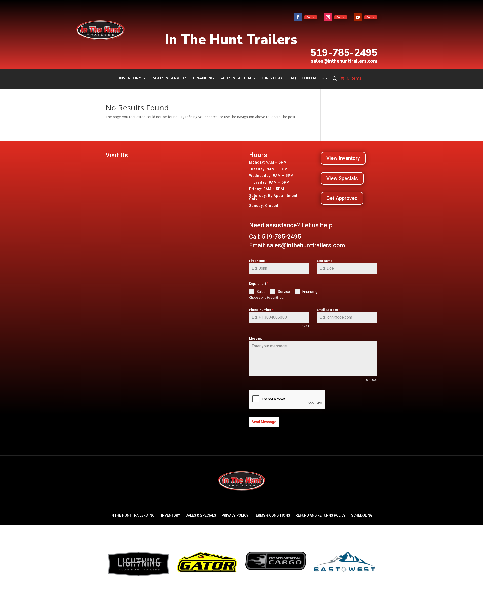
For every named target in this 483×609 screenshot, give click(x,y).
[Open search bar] (334, 78)
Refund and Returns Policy (321, 515)
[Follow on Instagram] (328, 17)
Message (256, 338)
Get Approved (342, 198)
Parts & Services (170, 78)
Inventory (130, 78)
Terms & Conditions (272, 515)
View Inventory (343, 158)
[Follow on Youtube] (358, 17)
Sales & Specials (237, 78)
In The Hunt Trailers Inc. (132, 515)
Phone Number (261, 310)
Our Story (271, 78)
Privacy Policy (235, 515)
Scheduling (362, 515)
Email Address (328, 310)
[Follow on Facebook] (298, 17)
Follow (310, 17)
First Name (258, 261)
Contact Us (314, 78)
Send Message (264, 422)
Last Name (324, 261)
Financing (203, 78)
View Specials (342, 178)
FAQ (292, 78)
